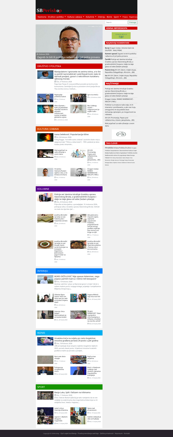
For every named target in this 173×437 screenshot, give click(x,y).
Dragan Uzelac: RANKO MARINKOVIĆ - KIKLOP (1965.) (93, 172)
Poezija (126, 160)
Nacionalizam (119, 157)
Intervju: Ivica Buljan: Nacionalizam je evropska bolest (60, 314)
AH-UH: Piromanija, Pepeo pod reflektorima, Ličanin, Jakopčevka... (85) (93, 155)
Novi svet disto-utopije (60, 357)
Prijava (125, 17)
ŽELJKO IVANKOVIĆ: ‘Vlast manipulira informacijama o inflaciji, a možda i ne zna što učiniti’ (94, 316)
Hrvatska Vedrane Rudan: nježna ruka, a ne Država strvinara (60, 172)
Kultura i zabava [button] (74, 16)
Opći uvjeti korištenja (68, 433)
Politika (122, 148)
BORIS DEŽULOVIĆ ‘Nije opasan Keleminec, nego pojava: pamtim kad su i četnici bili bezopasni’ (76, 277)
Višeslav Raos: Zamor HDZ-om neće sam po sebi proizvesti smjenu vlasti (61, 298)
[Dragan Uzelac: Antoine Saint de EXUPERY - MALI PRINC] (100, 26)
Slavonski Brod (123, 150)
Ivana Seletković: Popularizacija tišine (71, 134)
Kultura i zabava (48, 129)
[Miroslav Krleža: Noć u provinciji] (96, 26)
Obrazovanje (131, 160)
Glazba (124, 157)
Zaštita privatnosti (107, 433)
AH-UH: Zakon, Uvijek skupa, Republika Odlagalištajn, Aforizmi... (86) (120, 71)
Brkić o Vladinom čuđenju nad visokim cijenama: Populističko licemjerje (94, 371)
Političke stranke (132, 153)
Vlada (128, 155)
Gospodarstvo (115, 150)
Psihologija (121, 160)
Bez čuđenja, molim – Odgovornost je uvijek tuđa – (93, 109)
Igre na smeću (92, 95)
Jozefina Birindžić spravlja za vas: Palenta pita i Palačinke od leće (60, 218)
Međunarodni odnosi (111, 155)
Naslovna (42, 16)
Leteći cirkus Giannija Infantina (61, 409)
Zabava (110, 162)
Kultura (131, 150)
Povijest (134, 148)
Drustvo (133, 162)
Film (111, 157)
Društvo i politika (49, 66)
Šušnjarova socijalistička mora (59, 369)
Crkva (131, 157)
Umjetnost (115, 162)
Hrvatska (109, 147)
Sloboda (107, 165)
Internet (129, 162)
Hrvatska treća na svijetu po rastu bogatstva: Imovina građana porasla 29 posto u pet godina (76, 339)
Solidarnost (124, 162)
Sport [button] (116, 16)
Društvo (128, 148)
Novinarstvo (107, 160)
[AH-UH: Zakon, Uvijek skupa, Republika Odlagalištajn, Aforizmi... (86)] (89, 26)
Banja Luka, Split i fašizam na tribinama (72, 392)
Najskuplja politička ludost (60, 96)
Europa (132, 155)
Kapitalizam (123, 153)
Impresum (119, 433)
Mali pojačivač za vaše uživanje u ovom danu (60, 152)
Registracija (133, 17)
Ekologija (107, 162)
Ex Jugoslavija (122, 155)
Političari (107, 150)
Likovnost (117, 160)
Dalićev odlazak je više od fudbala (94, 418)
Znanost (119, 162)
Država (116, 148)
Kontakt (127, 433)
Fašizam (107, 158)
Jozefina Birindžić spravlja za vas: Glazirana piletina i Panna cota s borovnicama (94, 245)
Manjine (127, 157)
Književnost (112, 153)
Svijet (135, 150)
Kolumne (43, 188)
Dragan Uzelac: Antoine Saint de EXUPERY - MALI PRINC (119, 49)
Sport (41, 387)
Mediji (107, 153)
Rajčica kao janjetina (91, 357)
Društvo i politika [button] (56, 16)
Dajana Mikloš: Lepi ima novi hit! (93, 295)
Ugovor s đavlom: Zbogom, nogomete (61, 419)
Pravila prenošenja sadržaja (88, 433)
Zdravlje (112, 160)
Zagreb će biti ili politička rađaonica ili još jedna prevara (68, 57)
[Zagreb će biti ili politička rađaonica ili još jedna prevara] (93, 26)
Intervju (101, 16)
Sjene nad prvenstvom (92, 409)
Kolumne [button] (90, 16)
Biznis (109, 16)
